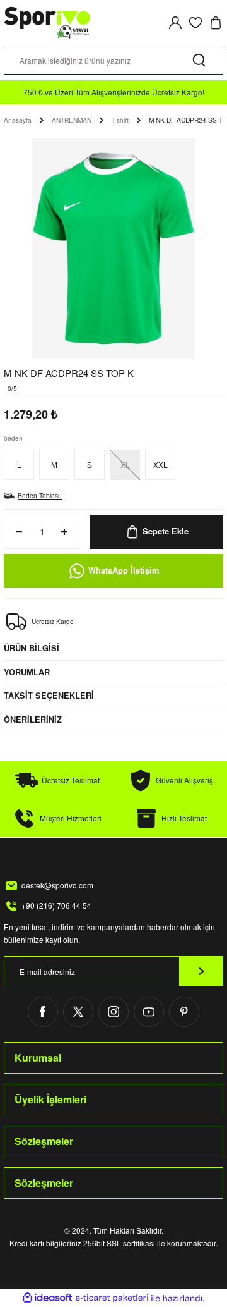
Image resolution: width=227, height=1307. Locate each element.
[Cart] (215, 22)
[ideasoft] (47, 1298)
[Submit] (201, 971)
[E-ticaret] (112, 1298)
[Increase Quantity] (68, 532)
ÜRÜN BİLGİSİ (31, 648)
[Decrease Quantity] (15, 532)
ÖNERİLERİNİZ (33, 719)
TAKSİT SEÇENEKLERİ (49, 695)
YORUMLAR (27, 672)
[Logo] (47, 22)
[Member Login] (175, 22)
